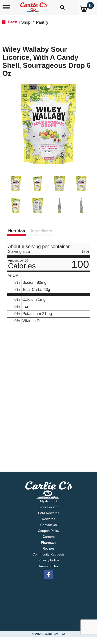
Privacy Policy (48, 560)
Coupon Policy (48, 531)
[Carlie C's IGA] (34, 6)
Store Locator (48, 507)
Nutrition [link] (16, 231)
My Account (48, 501)
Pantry (42, 22)
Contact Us (48, 525)
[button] (15, 183)
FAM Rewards (48, 513)
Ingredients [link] (41, 231)
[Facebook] (48, 575)
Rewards (48, 519)
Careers (49, 536)
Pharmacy (48, 542)
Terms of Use (48, 566)
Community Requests (48, 554)
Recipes (49, 548)
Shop (25, 22)
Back (12, 22)
